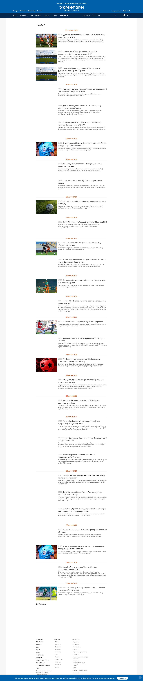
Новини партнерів (42, 660)
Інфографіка (40, 655)
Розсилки (76, 673)
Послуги (16, 11)
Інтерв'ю (39, 644)
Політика (58, 647)
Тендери (76, 654)
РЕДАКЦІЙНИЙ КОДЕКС (80, 670)
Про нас (75, 642)
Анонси (39, 11)
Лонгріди (39, 657)
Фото (37, 647)
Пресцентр (31, 11)
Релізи (38, 668)
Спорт (55, 16)
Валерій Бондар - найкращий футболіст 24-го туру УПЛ (85, 222)
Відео (38, 650)
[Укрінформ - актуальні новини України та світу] (71, 7)
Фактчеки (58, 652)
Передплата (77, 647)
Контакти (86, 16)
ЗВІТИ (75, 668)
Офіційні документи (43, 665)
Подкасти (39, 639)
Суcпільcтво (58, 659)
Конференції (40, 663)
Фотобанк (23, 11)
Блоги (38, 652)
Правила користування (80, 652)
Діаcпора (58, 664)
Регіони (38, 16)
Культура (47, 16)
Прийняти (122, 678)
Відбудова (58, 644)
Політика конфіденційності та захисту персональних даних (80, 663)
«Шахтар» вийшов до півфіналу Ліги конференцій (83, 321)
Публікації (39, 642)
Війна (15, 16)
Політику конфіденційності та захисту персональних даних (94, 678)
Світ (31, 16)
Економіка (23, 16)
